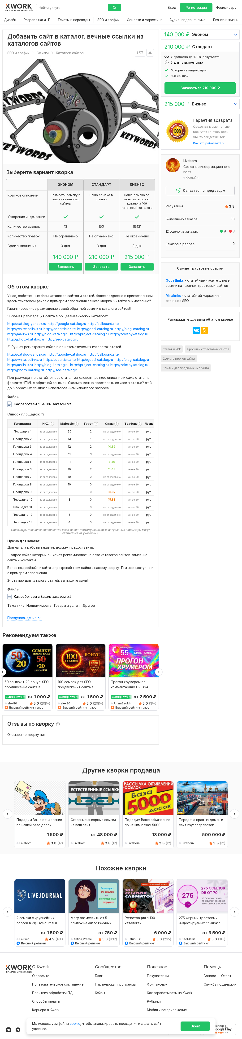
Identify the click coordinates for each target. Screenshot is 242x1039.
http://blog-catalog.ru (132, 329)
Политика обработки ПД (52, 993)
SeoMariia (188, 939)
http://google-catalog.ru (67, 324)
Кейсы (100, 993)
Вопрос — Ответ (217, 976)
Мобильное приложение (167, 1010)
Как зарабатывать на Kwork (169, 993)
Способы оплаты (46, 1001)
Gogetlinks (175, 280)
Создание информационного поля (206, 169)
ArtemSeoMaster (123, 703)
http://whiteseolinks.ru (24, 329)
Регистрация (196, 7)
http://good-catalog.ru (95, 329)
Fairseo (24, 939)
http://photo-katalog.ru (25, 339)
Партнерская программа (115, 984)
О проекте (40, 976)
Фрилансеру (226, 7)
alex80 (12, 703)
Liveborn (190, 161)
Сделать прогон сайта (179, 358)
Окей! (195, 1026)
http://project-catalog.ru (89, 334)
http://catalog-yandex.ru (26, 324)
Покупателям (158, 976)
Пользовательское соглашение (57, 984)
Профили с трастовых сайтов (208, 349)
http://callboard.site (103, 324)
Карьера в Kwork (45, 1010)
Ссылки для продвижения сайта (186, 368)
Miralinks (173, 295)
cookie (75, 1024)
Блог (99, 976)
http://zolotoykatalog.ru (129, 334)
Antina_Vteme (82, 939)
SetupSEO (135, 939)
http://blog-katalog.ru (52, 334)
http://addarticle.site (59, 329)
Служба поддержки (220, 984)
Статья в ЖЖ (172, 349)
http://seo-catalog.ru (62, 339)
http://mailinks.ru (20, 334)
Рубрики (154, 1001)
